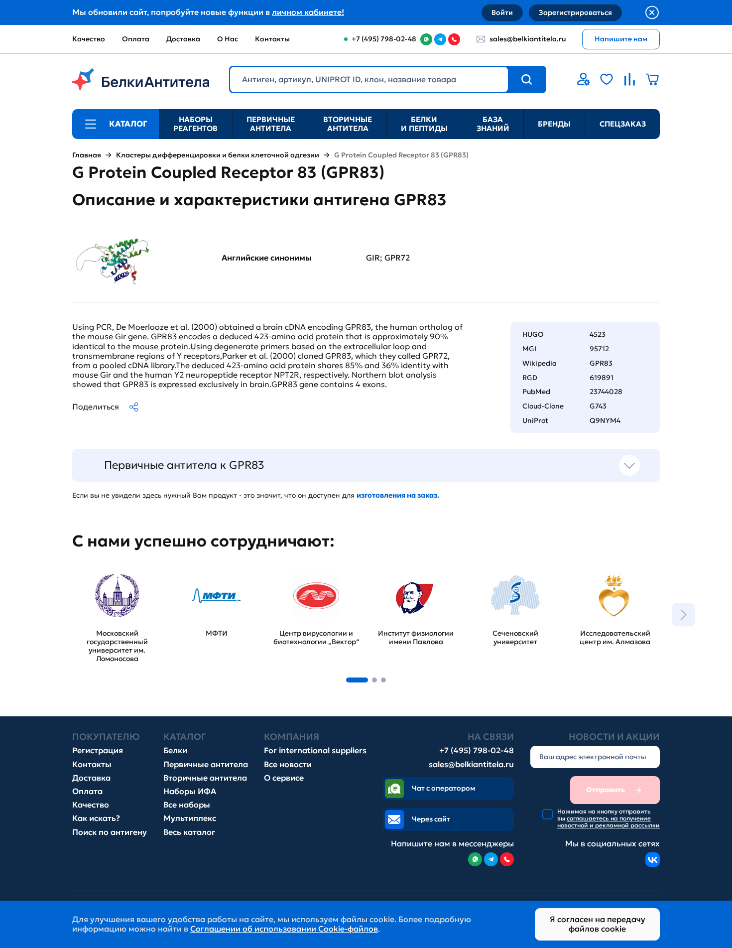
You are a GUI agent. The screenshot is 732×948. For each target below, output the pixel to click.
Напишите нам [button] (621, 38)
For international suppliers (315, 750)
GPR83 (601, 363)
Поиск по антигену (109, 832)
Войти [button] (502, 12)
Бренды (554, 124)
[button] (357, 679)
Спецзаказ (623, 124)
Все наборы (186, 805)
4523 (598, 334)
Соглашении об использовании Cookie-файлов (284, 929)
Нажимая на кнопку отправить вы (608, 818)
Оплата (135, 38)
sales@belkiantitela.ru (527, 38)
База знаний (493, 124)
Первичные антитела (270, 124)
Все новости (288, 764)
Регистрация (97, 750)
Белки (175, 750)
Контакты (272, 38)
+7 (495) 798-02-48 (476, 750)
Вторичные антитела (347, 124)
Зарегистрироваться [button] (575, 12)
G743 (598, 406)
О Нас (227, 38)
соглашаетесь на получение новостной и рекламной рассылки (608, 821)
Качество (88, 38)
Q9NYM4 (605, 420)
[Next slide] (683, 614)
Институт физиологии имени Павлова (414, 575)
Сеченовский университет (496, 575)
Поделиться (95, 406)
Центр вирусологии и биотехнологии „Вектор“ (314, 580)
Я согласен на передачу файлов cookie (597, 924)
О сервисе (284, 778)
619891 (601, 377)
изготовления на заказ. (398, 495)
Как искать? (96, 818)
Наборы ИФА (189, 791)
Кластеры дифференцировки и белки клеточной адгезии (217, 155)
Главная (86, 155)
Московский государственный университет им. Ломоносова (107, 585)
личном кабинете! (308, 12)
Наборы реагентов (195, 124)
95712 (599, 348)
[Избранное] (606, 79)
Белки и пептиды (424, 124)
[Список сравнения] (629, 79)
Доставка (183, 38)
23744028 (606, 391)
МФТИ (184, 571)
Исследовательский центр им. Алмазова (610, 575)
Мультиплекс (189, 818)
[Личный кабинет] (583, 79)
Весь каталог (189, 832)
